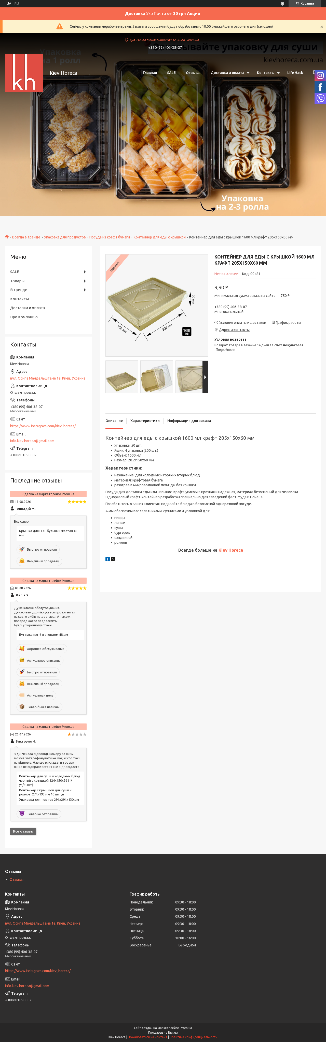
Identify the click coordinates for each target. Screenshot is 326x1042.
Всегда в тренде (26, 237)
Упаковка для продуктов (65, 237)
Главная (150, 73)
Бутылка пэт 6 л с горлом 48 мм (43, 634)
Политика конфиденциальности (194, 1037)
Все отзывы (23, 831)
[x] (113, 560)
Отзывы (193, 73)
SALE (171, 73)
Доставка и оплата (227, 73)
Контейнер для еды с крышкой (160, 237)
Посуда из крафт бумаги (109, 237)
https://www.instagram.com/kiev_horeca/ (43, 426)
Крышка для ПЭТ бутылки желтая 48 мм (48, 533)
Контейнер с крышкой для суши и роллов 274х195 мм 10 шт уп (45, 792)
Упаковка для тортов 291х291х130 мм (49, 799)
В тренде (18, 290)
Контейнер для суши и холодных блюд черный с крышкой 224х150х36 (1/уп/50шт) (49, 780)
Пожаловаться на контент (147, 1037)
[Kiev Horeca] (24, 73)
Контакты (266, 73)
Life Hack (295, 73)
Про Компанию (24, 317)
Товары (17, 281)
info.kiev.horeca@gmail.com (32, 441)
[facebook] (107, 560)
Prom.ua (186, 1028)
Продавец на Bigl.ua (163, 1032)
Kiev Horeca (231, 550)
